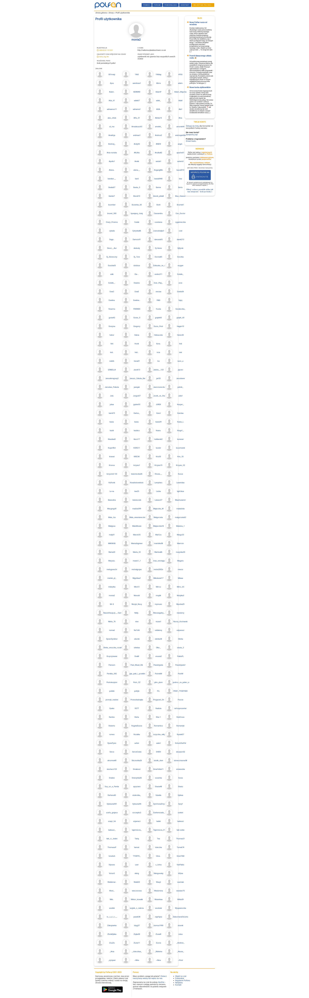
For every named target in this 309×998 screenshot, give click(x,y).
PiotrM (180, 674)
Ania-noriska (112, 153)
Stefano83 (112, 795)
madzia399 (136, 509)
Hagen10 (180, 326)
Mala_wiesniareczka (138, 517)
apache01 (180, 153)
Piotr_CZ (136, 682)
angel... (180, 144)
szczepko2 (136, 813)
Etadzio (137, 283)
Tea (158, 839)
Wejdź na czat (180, 976)
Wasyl (158, 882)
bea (180, 179)
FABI (158, 300)
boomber (112, 205)
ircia (158, 352)
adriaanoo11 (112, 109)
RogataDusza (136, 726)
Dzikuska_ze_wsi (160, 265)
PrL (158, 691)
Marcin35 (136, 535)
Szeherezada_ (159, 813)
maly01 (112, 535)
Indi (180, 344)
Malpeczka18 (158, 526)
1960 (137, 74)
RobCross (180, 717)
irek (180, 352)
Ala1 (180, 109)
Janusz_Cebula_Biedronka (140, 378)
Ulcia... (158, 856)
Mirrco (158, 587)
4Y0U (180, 74)
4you (112, 83)
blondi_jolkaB (158, 196)
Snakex (112, 778)
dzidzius (136, 265)
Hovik (137, 344)
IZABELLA (112, 370)
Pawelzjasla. (158, 665)
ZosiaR (158, 934)
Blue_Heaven (180, 196)
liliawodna (112, 500)
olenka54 (158, 639)
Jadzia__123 (158, 370)
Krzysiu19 (158, 465)
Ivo (158, 361)
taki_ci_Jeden (111, 839)
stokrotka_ (136, 795)
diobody (137, 248)
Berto (180, 187)
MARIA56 (112, 543)
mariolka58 (158, 543)
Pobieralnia (171, 5)
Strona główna (101, 13)
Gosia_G (136, 318)
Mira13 (136, 587)
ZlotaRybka (111, 934)
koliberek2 (158, 439)
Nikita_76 (112, 622)
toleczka (158, 847)
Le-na (112, 491)
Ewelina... (136, 300)
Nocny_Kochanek (180, 622)
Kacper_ (180, 404)
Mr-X (112, 604)
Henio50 (180, 335)
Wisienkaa (158, 899)
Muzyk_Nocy (137, 604)
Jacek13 (136, 370)
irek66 (111, 361)
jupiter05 (136, 404)
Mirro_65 (180, 587)
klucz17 (137, 439)
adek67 (137, 100)
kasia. (112, 422)
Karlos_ (137, 413)
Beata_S (136, 187)
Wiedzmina (158, 891)
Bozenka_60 (137, 205)
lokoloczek (137, 500)
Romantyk (180, 726)
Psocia (180, 700)
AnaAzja (112, 135)
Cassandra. (158, 213)
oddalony (158, 630)
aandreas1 (137, 83)
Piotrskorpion (112, 682)
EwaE (137, 292)
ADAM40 (136, 92)
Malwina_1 (180, 526)
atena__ (136, 170)
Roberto (112, 726)
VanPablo (180, 865)
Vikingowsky (158, 873)
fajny (180, 300)
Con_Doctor (180, 213)
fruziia (158, 309)
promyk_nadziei (112, 700)
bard (137, 179)
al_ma (111, 127)
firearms (112, 309)
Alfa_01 (137, 118)
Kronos (112, 465)
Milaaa (180, 578)
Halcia (136, 335)
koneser (180, 439)
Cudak (136, 222)
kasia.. (136, 422)
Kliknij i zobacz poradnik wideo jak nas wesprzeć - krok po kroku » (199, 190)
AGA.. (158, 109)
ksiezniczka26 (136, 474)
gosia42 (112, 318)
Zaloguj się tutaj (192, 126)
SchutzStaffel (180, 743)
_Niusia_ (180, 951)
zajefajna (158, 917)
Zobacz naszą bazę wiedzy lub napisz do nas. (150, 977)
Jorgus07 (136, 396)
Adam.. (112, 92)
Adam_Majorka (180, 92)
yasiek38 (136, 917)
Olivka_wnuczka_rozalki (112, 648)
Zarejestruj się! (192, 135)
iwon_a (180, 361)
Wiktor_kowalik (137, 899)
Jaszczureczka (159, 387)
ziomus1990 (158, 925)
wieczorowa (137, 891)
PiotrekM (158, 674)
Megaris (180, 561)
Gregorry (136, 326)
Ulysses (112, 865)
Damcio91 (137, 239)
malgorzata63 (180, 517)
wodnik (112, 908)
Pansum (112, 665)
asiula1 (158, 161)
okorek (137, 639)
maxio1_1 (137, 561)
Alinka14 (158, 118)
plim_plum (158, 682)
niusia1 (158, 622)
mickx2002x (158, 569)
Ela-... (137, 274)
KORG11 (136, 448)
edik (111, 274)
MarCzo (158, 535)
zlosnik (180, 925)
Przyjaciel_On (158, 700)
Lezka (158, 491)
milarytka (111, 587)
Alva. (180, 118)
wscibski (158, 908)
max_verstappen (160, 561)
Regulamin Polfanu (182, 980)
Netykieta (179, 983)
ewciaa (158, 292)
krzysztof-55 (112, 474)
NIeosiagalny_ (159, 613)
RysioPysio (112, 743)
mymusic (158, 604)
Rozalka (137, 734)
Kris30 (158, 457)
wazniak (180, 882)
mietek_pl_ (111, 578)
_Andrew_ (180, 943)
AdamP (158, 92)
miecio (180, 569)
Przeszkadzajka (137, 700)
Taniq (137, 839)
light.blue (180, 491)
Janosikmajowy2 (112, 378)
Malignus (111, 526)
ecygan (180, 265)
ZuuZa (112, 943)
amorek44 (180, 127)
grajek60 (158, 318)
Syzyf (180, 804)
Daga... (111, 239)
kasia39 (158, 422)
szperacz (136, 821)
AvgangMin (158, 170)
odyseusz (180, 630)
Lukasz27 (158, 500)
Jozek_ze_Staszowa (161, 396)
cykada (112, 231)
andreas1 (136, 135)
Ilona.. (158, 344)
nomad (112, 630)
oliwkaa (137, 648)
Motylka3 (180, 595)
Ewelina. (112, 300)
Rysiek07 (180, 734)
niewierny (180, 613)
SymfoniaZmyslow (160, 804)
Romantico (158, 726)
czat (180, 231)
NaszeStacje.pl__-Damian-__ (115, 613)
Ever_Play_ (158, 283)
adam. (180, 83)
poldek (111, 691)
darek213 (180, 239)
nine (136, 622)
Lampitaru (158, 483)
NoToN (137, 630)
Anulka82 (158, 153)
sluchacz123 (112, 769)
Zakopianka (111, 925)
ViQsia (180, 873)
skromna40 (111, 760)
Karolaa (180, 413)
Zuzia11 (137, 943)
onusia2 (158, 656)
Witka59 (180, 899)
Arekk (137, 161)
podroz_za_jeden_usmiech (184, 682)
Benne (158, 187)
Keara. (158, 430)
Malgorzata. (158, 517)
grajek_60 (180, 318)
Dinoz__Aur (112, 248)
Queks (111, 708)
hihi (112, 344)
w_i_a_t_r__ (112, 917)
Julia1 (180, 396)
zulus (180, 934)
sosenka (158, 778)
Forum (157, 5)
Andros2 (158, 135)
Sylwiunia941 (112, 804)
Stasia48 (158, 786)
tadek (158, 821)
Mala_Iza (112, 517)
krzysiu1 (136, 465)
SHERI (158, 752)
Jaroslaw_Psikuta (112, 387)
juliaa (112, 404)
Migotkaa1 (137, 578)
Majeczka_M (158, 509)
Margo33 (180, 535)
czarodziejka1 (158, 231)
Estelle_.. (111, 283)
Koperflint (112, 448)
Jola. (112, 396)
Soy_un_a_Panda (112, 786)
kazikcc (137, 430)
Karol (158, 413)
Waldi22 (137, 882)
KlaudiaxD (112, 439)
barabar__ (112, 179)
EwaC (112, 292)
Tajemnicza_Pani (160, 830)
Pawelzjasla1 (180, 665)
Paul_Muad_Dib (137, 665)
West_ (111, 891)
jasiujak (137, 387)
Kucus (180, 474)
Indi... (112, 352)
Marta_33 (137, 552)
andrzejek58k (180, 135)
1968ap (158, 74)
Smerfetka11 (158, 769)
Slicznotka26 (137, 760)
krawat (112, 457)
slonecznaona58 (180, 760)
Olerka (180, 639)
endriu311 (158, 274)
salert (158, 743)
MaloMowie (136, 526)
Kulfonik (112, 483)
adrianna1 (137, 109)
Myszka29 (180, 604)
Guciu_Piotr (158, 326)
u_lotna (158, 865)
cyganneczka (180, 222)
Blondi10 (136, 196)
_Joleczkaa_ (137, 951)
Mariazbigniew (136, 543)
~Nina (158, 960)
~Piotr (180, 960)
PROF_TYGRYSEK (180, 691)
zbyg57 (137, 925)
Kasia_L (180, 422)
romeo (112, 734)
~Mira (136, 960)
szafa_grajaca (112, 813)
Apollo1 (112, 161)
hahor (112, 335)
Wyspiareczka (180, 908)
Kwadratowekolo (136, 483)
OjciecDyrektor (112, 639)
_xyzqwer (112, 960)
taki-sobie (180, 830)
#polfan (161, 982)
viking (137, 873)
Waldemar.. (112, 882)
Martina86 (158, 552)
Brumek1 (180, 205)
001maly (112, 74)
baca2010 (180, 170)
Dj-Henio (158, 248)
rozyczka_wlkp (159, 734)
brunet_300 (111, 213)
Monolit (137, 595)
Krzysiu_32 (180, 465)
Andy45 (137, 144)
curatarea (158, 222)
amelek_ (158, 127)
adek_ (158, 100)
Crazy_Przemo (112, 222)
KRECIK (137, 457)
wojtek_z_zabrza (137, 908)
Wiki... (112, 899)
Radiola (158, 708)
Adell (180, 100)
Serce (112, 752)
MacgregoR (111, 509)
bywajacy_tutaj (137, 213)
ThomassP (112, 847)
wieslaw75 (180, 891)
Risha (137, 717)
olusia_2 (180, 648)
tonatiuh (112, 856)
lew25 (136, 491)
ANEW (158, 144)
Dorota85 (158, 257)
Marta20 (112, 552)
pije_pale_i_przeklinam (139, 674)
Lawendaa (180, 483)
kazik (112, 430)
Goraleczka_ (181, 309)
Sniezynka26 (137, 778)
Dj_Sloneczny (111, 257)
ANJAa (137, 153)
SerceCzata (136, 752)
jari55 (158, 378)
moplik (158, 595)
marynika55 (180, 552)
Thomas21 (180, 839)
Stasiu (180, 786)
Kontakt (185, 5)
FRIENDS (136, 309)
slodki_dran (158, 760)
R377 (137, 708)
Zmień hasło (191, 141)
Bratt (158, 205)
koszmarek (180, 448)
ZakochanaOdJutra (180, 917)
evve (180, 283)
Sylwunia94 (136, 804)
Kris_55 (180, 457)
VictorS (112, 873)
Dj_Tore (137, 257)
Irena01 (137, 361)
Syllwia (180, 795)
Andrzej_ (111, 144)
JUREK (158, 404)
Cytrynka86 (136, 231)
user (137, 865)
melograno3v (112, 569)
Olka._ (158, 648)
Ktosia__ (158, 474)
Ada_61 (112, 100)
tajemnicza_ (137, 830)
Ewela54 (180, 292)
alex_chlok (112, 118)
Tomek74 (180, 847)
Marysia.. (111, 561)
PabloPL (180, 656)
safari (136, 743)
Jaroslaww (180, 378)
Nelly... (136, 613)
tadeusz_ (112, 830)
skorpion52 (180, 752)
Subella (158, 795)
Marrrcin (180, 543)
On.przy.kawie (112, 656)
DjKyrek (180, 248)
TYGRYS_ (137, 856)
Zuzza (158, 943)
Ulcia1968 (180, 856)
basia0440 (158, 179)
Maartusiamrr (180, 500)
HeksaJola (158, 335)
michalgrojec (137, 569)
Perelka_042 (112, 674)
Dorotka (180, 257)
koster (158, 448)
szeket (180, 813)
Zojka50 (137, 934)
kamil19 (112, 413)
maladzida (180, 509)
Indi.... (137, 352)
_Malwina (158, 951)
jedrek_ (180, 387)
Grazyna (112, 326)
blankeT (112, 196)
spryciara (136, 786)
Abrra (158, 83)
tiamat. (137, 847)
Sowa (180, 778)
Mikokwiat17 (158, 578)
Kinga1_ (180, 430)
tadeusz (180, 821)
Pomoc (146, 5)
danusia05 (158, 239)
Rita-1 (158, 717)
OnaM (136, 656)
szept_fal (112, 821)
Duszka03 (112, 265)
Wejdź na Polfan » (202, 5)
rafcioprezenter (180, 708)
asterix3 (180, 161)
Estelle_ (180, 274)
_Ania (112, 951)
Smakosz (136, 769)
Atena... (112, 170)
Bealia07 (112, 187)
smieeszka (180, 769)
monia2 (112, 595)
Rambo (112, 717)
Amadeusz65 (137, 127)
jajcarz (180, 370)
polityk (136, 691)
